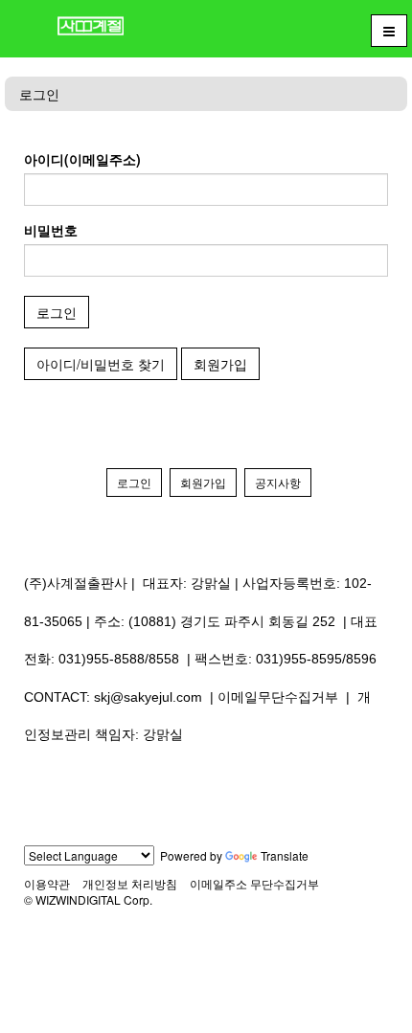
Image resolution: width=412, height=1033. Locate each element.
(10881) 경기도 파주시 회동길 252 (231, 621)
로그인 (39, 93)
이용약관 (47, 883)
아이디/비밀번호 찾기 (100, 363)
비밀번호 (51, 229)
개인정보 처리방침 (129, 883)
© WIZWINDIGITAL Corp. (88, 899)
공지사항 (278, 482)
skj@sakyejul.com (148, 697)
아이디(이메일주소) (82, 158)
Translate (285, 855)
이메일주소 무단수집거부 (254, 883)
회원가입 (220, 363)
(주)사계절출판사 (75, 583)
